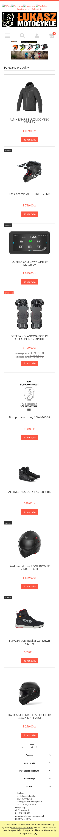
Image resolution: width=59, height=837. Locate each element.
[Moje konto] (37, 35)
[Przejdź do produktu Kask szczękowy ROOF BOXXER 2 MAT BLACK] (29, 544)
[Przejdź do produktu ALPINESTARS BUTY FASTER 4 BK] (29, 469)
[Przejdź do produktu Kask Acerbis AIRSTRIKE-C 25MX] (29, 171)
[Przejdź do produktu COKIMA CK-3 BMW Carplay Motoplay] (29, 243)
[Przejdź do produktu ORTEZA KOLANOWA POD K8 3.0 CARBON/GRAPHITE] (29, 314)
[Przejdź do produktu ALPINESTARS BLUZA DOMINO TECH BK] (29, 97)
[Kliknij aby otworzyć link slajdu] (29, 50)
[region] (29, 50)
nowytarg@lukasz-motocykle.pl (29, 816)
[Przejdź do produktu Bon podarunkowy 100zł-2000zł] (29, 395)
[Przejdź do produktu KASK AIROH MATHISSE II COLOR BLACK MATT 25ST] (29, 693)
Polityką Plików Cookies (22, 827)
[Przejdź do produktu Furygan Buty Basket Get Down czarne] (29, 618)
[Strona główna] (29, 19)
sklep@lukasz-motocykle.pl (29, 801)
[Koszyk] (51, 35)
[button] (7, 35)
